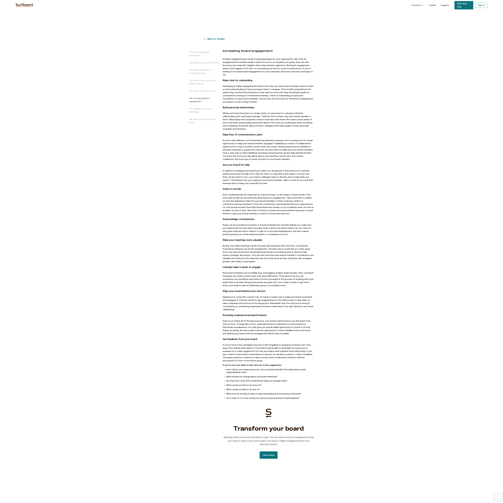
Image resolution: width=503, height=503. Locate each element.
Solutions (416, 5)
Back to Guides (216, 39)
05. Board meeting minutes (202, 91)
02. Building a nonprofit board (204, 62)
